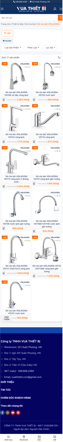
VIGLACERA (24, 64)
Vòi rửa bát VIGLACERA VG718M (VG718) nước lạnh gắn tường (47, 224)
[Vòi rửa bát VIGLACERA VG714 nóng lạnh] (46, 118)
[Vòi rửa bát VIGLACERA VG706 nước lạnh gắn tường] (16, 204)
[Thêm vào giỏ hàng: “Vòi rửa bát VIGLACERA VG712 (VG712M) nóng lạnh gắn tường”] (34, 276)
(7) (60, 240)
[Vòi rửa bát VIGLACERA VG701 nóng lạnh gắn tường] (46, 160)
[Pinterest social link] (18, 412)
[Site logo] (31, 8)
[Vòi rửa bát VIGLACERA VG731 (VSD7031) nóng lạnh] (16, 249)
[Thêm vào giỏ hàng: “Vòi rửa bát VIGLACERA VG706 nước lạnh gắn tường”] (4, 228)
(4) (29, 67)
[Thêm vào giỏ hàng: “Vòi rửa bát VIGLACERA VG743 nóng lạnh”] (4, 141)
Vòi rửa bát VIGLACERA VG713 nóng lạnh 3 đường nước (16, 179)
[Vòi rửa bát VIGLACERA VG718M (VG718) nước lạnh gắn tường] (46, 204)
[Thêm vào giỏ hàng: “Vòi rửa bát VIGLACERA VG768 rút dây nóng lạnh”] (4, 99)
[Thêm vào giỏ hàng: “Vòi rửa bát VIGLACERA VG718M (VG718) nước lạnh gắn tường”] (34, 231)
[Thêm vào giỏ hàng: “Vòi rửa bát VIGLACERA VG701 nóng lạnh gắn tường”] (34, 183)
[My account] (55, 9)
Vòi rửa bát (30, 24)
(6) (29, 109)
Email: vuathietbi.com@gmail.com (23, 377)
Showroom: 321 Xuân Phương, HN (23, 347)
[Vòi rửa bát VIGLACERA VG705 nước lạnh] (46, 76)
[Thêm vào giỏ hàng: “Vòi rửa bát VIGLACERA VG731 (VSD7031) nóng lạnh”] (4, 273)
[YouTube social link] (13, 412)
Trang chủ (5, 24)
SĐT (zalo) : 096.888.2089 (19, 370)
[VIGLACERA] (7, 41)
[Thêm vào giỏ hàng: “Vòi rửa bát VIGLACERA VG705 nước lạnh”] (34, 99)
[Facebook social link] (2, 412)
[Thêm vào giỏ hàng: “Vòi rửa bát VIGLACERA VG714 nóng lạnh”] (34, 141)
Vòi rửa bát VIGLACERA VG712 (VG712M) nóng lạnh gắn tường (46, 269)
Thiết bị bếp (17, 24)
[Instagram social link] (7, 412)
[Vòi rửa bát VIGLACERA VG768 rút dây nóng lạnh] (16, 76)
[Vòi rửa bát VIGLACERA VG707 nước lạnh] (16, 294)
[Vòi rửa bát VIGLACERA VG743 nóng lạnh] (16, 118)
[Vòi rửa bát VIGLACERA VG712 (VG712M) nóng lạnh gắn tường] (46, 249)
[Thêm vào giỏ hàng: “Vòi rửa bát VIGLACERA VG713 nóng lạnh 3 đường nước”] (4, 186)
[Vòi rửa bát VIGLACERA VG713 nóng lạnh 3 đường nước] (16, 160)
